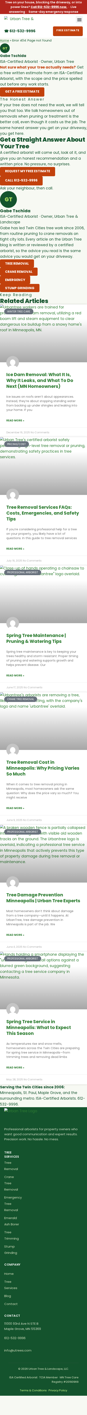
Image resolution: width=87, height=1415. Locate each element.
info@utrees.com (17, 1350)
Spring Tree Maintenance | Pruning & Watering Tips (36, 638)
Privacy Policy (58, 1390)
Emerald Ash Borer (11, 1221)
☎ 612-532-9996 (19, 31)
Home (4, 40)
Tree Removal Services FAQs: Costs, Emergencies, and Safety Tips (42, 513)
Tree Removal (11, 1165)
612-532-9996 (15, 1338)
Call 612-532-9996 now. (49, 7)
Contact (10, 1304)
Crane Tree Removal (11, 1183)
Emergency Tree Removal (12, 1203)
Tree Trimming (11, 1235)
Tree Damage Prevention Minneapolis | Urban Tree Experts (43, 898)
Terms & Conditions (33, 1390)
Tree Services (10, 1284)
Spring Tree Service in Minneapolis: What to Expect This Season (38, 1027)
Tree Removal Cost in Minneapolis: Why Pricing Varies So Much (42, 768)
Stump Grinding (10, 1249)
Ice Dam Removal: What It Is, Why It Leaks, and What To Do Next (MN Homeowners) (39, 380)
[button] (79, 19)
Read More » (15, 420)
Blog (7, 1296)
